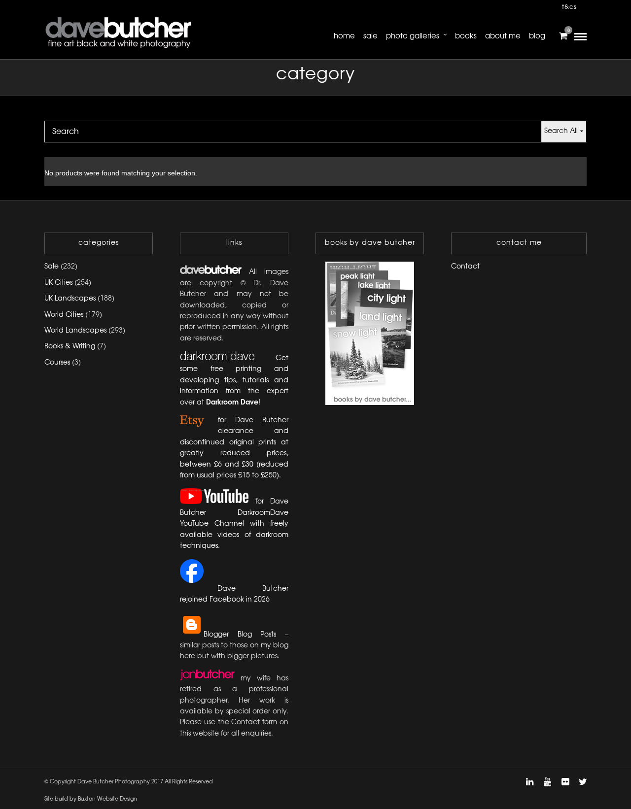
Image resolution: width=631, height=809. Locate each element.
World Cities (63, 315)
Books (466, 36)
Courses (57, 363)
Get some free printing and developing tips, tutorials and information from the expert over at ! (234, 380)
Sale (370, 36)
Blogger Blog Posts (240, 635)
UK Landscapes (70, 299)
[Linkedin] (529, 782)
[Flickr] (565, 782)
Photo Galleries (412, 36)
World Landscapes (75, 331)
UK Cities (58, 283)
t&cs (569, 7)
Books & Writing (69, 346)
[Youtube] (547, 782)
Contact (465, 267)
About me (503, 36)
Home (344, 36)
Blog (537, 36)
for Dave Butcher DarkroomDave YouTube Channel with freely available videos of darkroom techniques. (234, 524)
